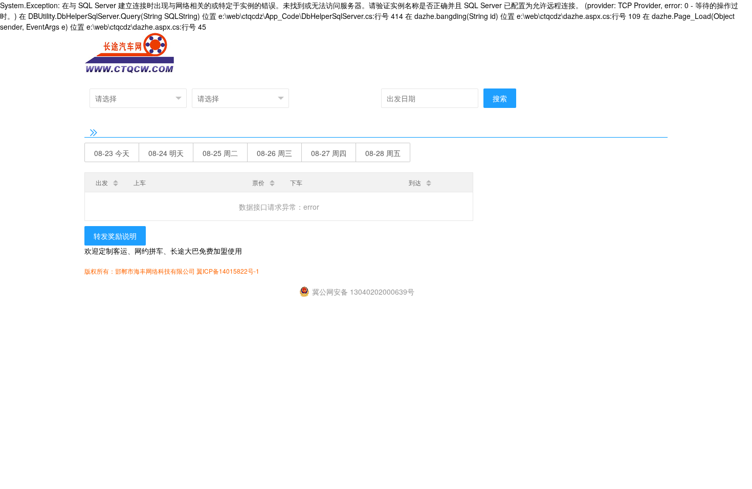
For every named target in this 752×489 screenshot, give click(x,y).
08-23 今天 (111, 153)
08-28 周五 (383, 153)
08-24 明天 (166, 153)
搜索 (500, 98)
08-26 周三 (274, 153)
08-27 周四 (328, 153)
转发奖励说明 (115, 236)
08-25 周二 (220, 153)
